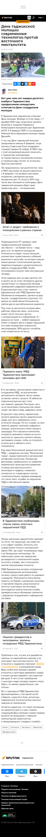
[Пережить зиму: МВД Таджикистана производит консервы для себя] (23, 352)
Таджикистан (37, 727)
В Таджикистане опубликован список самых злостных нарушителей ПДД (21, 524)
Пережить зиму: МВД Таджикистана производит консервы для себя (19, 374)
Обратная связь (7, 808)
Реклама (24, 789)
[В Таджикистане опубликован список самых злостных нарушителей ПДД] (23, 502)
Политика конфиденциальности (13, 796)
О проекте (5, 786)
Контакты (14, 786)
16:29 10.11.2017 (7, 49)
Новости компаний (8, 792)
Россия (39, 765)
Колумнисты (15, 727)
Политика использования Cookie (14, 799)
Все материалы (13, 93)
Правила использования (10, 789)
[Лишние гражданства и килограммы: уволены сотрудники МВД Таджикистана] (23, 618)
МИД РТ (10, 79)
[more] (41, 235)
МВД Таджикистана (8, 732)
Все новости (26, 727)
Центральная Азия (24, 765)
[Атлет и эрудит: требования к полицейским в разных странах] (23, 208)
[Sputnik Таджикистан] (7, 18)
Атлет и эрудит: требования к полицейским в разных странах (22, 228)
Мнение (5, 727)
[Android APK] (8, 815)
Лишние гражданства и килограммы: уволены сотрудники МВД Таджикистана (22, 640)
